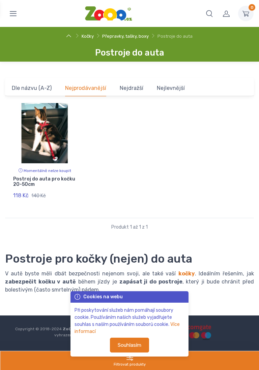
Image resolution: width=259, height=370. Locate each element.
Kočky (88, 36)
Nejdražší (131, 88)
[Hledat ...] (209, 13)
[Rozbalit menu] (13, 13)
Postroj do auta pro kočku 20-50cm (44, 182)
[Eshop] (69, 36)
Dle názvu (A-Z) (32, 88)
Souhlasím (129, 345)
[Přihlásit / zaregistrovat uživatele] (226, 13)
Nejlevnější (171, 88)
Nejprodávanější (85, 88)
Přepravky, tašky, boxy (125, 36)
